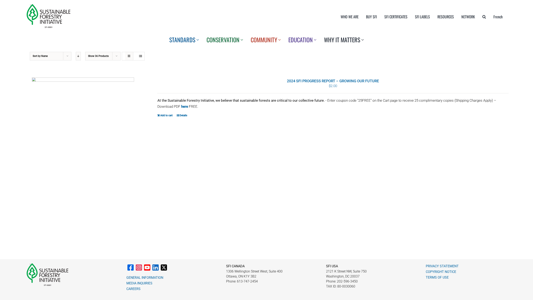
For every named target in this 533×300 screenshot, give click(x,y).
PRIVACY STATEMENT (442, 266)
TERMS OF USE (437, 277)
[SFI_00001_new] (48, 6)
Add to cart (166, 115)
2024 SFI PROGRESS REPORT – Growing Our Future (333, 81)
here (184, 106)
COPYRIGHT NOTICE (441, 272)
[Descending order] (78, 56)
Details (183, 115)
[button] (484, 17)
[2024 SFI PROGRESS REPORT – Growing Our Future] (83, 117)
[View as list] (140, 56)
